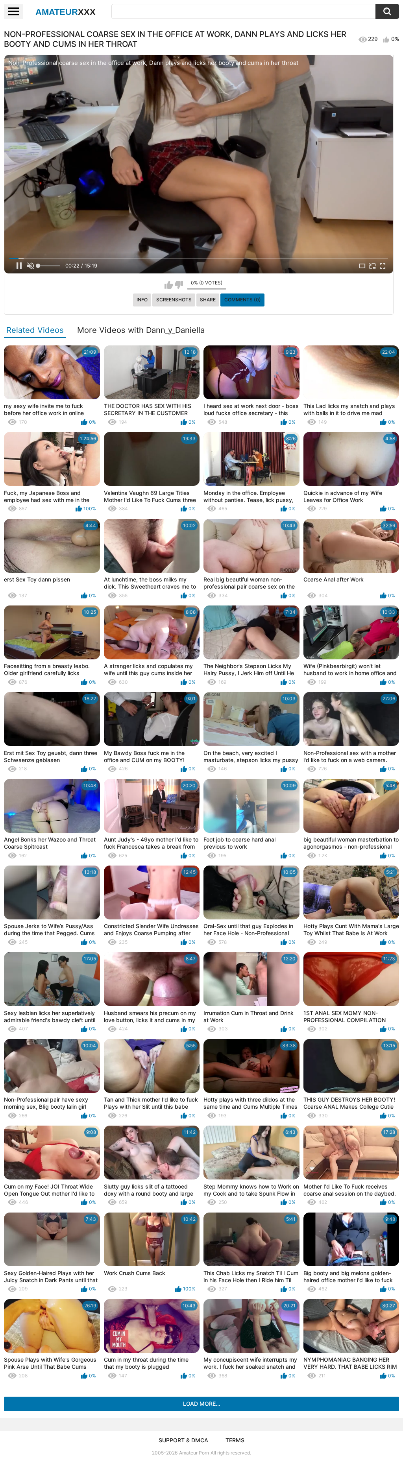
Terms (235, 1440)
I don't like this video (179, 285)
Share (208, 300)
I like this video (169, 285)
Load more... (201, 1403)
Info (142, 300)
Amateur (65, 12)
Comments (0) (242, 300)
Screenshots (174, 300)
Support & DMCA (183, 1440)
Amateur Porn (194, 1453)
